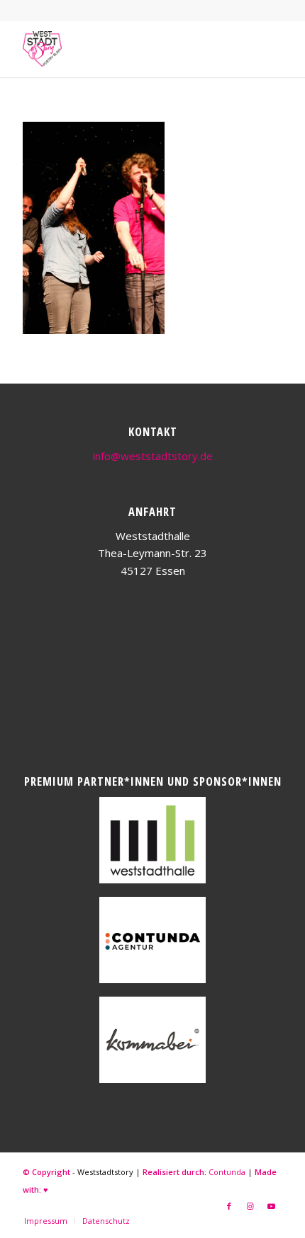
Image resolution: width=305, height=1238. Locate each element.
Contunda (227, 1172)
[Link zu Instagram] (250, 1206)
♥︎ (45, 1189)
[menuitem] (45, 1221)
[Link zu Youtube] (271, 1206)
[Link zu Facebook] (229, 1206)
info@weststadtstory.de (153, 456)
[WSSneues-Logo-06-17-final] (126, 49)
